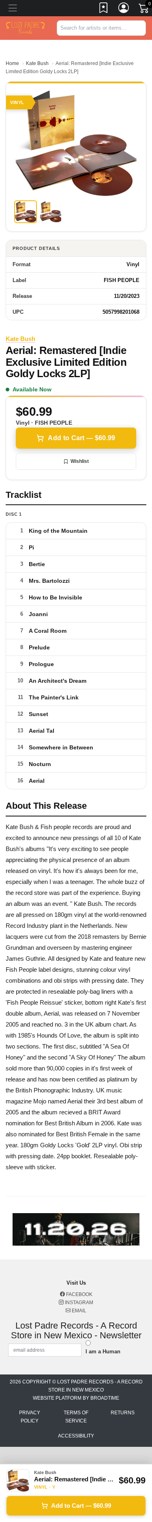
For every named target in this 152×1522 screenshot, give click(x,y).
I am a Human (103, 1351)
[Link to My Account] (124, 9)
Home (12, 63)
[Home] (25, 27)
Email (78, 1311)
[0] (144, 10)
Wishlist (80, 461)
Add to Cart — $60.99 (81, 437)
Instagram (78, 1302)
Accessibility (76, 1436)
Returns (123, 1413)
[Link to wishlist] (103, 9)
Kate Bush (37, 63)
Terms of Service (76, 1417)
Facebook (78, 1294)
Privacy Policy (29, 1417)
